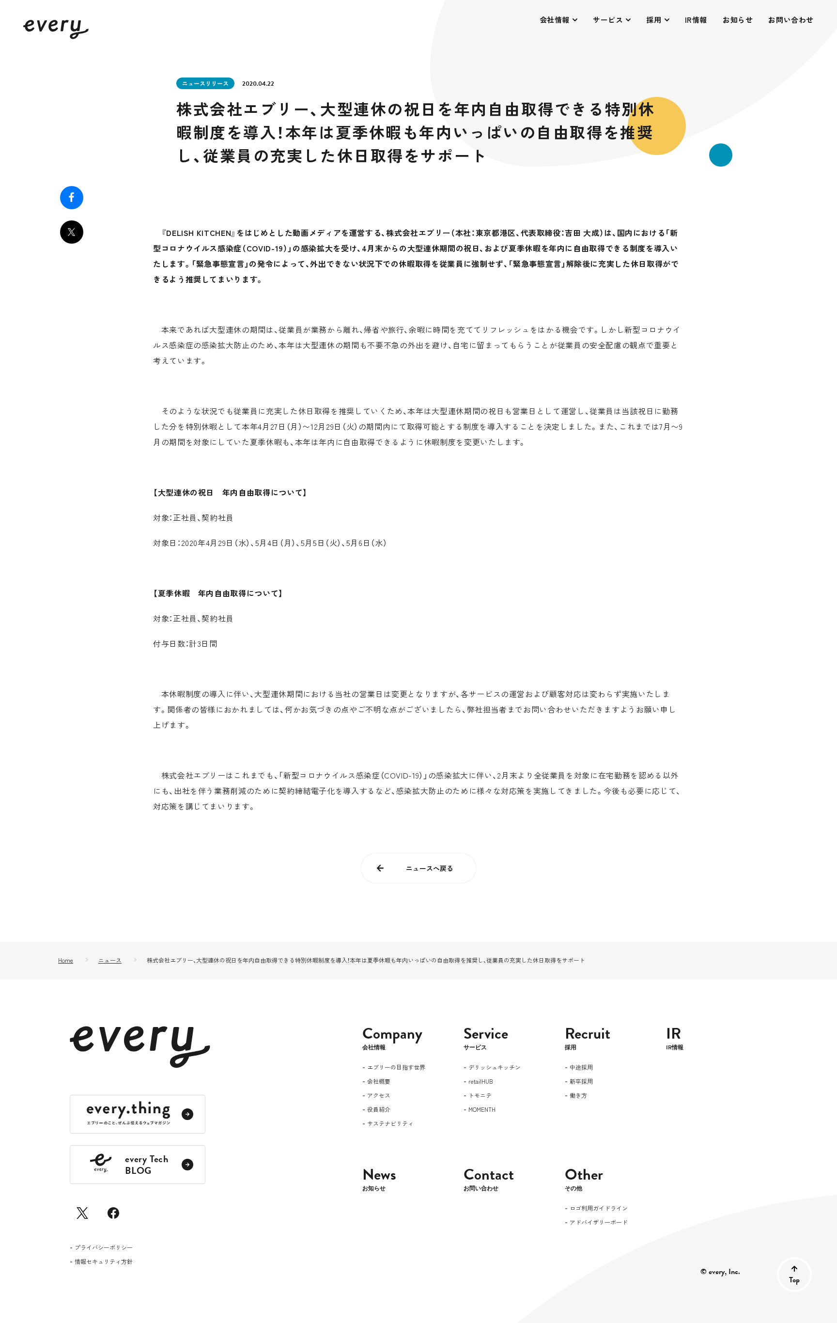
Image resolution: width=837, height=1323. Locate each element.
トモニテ (480, 1095)
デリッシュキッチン (494, 1067)
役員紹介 (378, 1109)
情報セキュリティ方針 (104, 1262)
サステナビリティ (390, 1124)
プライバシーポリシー (104, 1248)
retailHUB (480, 1081)
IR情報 (696, 20)
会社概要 (378, 1081)
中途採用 (581, 1067)
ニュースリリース (205, 83)
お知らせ (738, 20)
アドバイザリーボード (599, 1222)
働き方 (578, 1095)
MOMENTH (482, 1109)
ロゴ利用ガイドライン (599, 1208)
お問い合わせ (791, 20)
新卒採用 (581, 1081)
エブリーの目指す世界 (396, 1067)
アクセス (378, 1095)
